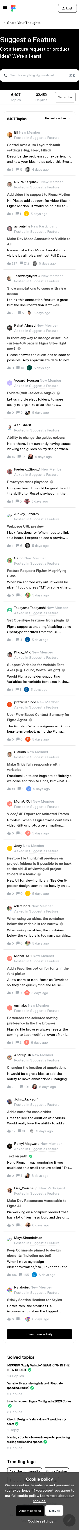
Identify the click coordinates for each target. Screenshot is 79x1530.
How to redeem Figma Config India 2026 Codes (39, 1401)
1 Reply (13, 1430)
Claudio (20, 752)
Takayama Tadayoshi (30, 608)
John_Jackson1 (26, 1099)
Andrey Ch (22, 1055)
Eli (16, 132)
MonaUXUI (23, 801)
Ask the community (24, 1471)
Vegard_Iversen (26, 380)
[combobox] (39, 75)
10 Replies (15, 1376)
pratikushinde (25, 702)
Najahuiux (22, 1287)
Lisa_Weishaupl (26, 1188)
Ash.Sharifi (23, 425)
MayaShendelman (28, 1238)
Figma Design (56, 1471)
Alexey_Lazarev (26, 514)
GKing (18, 558)
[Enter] (4, 75)
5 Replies (14, 1394)
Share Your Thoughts (24, 23)
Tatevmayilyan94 (27, 276)
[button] (39, 1521)
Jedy (18, 846)
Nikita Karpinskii (27, 182)
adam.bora (22, 906)
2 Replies (14, 1412)
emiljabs (20, 1005)
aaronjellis (22, 226)
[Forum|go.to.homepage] (13, 8)
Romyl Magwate (27, 1143)
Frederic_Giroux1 (27, 469)
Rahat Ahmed (25, 325)
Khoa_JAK (22, 652)
